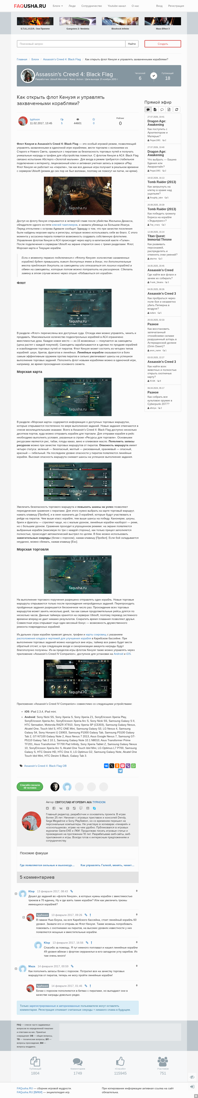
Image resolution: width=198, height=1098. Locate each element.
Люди (72, 5)
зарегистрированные (42, 1005)
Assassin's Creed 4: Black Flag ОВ (45, 765)
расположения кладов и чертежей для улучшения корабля (54, 638)
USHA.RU (30, 6)
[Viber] (128, 765)
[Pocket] (122, 765)
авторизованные (69, 1005)
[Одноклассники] (117, 765)
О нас (135, 5)
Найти (132, 43)
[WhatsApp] (133, 765)
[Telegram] (120, 770)
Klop (31, 891)
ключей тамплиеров (64, 224)
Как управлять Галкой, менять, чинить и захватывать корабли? (108, 865)
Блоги (57, 5)
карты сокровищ (96, 634)
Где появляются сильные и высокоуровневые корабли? (47, 865)
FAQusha (25, 1088)
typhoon (98, 802)
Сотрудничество (91, 5)
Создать (163, 43)
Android (118, 653)
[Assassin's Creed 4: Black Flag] (27, 75)
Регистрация (176, 5)
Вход (159, 5)
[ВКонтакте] (106, 765)
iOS (128, 653)
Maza (31, 966)
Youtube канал (117, 5)
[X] (111, 765)
